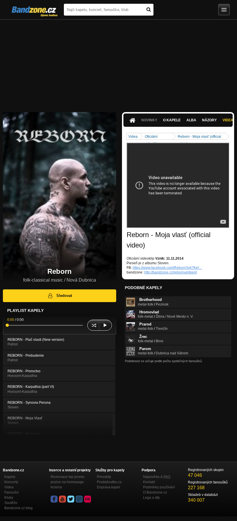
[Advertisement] (118, 63)
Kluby (8, 498)
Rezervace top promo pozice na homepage (67, 479)
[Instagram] (79, 499)
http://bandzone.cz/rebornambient (170, 272)
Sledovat (64, 295)
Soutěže (10, 503)
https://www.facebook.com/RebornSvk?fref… (167, 268)
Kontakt (149, 482)
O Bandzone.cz (155, 492)
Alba (191, 120)
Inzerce (56, 487)
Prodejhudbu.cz (109, 482)
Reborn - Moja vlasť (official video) (199, 137)
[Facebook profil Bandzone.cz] (54, 499)
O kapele (172, 120)
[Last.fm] (87, 499)
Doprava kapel (108, 487)
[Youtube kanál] (62, 499)
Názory (209, 120)
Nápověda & (156, 477)
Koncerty (11, 482)
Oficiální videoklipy (153, 137)
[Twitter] (70, 499)
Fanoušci (11, 492)
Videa (133, 137)
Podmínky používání (159, 487)
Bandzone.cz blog (18, 508)
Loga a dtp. (152, 498)
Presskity (104, 477)
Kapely (9, 477)
